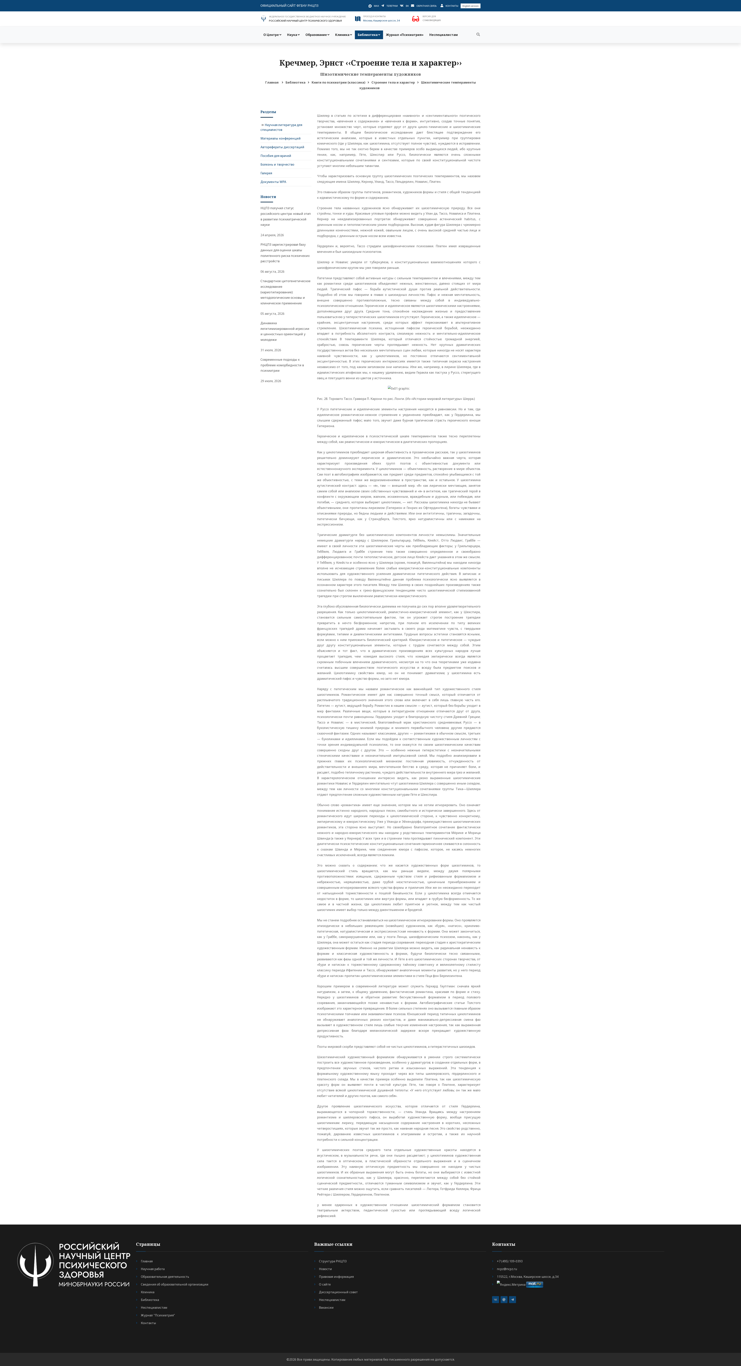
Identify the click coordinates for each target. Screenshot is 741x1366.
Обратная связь (426, 6)
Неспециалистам (443, 35)
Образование (316, 35)
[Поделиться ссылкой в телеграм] (512, 1299)
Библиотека (368, 35)
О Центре (271, 35)
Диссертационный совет (338, 1292)
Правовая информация (336, 1277)
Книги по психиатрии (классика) (338, 82)
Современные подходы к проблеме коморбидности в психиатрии (282, 365)
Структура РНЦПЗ (333, 1261)
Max (376, 6)
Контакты (452, 6)
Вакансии (326, 1307)
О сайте (325, 1284)
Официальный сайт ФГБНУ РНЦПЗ (289, 5)
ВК (407, 6)
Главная (272, 82)
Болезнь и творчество (277, 164)
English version (471, 5)
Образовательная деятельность (165, 1277)
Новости (325, 1269)
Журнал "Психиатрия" (158, 1315)
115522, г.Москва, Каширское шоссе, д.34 (527, 1277)
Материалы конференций (281, 138)
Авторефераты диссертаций (282, 147)
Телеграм (392, 6)
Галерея (266, 173)
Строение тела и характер (393, 82)
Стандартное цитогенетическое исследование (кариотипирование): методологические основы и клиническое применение (285, 292)
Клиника (342, 35)
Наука (292, 35)
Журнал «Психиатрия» (405, 35)
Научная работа (153, 1269)
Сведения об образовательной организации (174, 1284)
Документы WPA (273, 182)
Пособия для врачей (276, 156)
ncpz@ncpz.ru (507, 1269)
